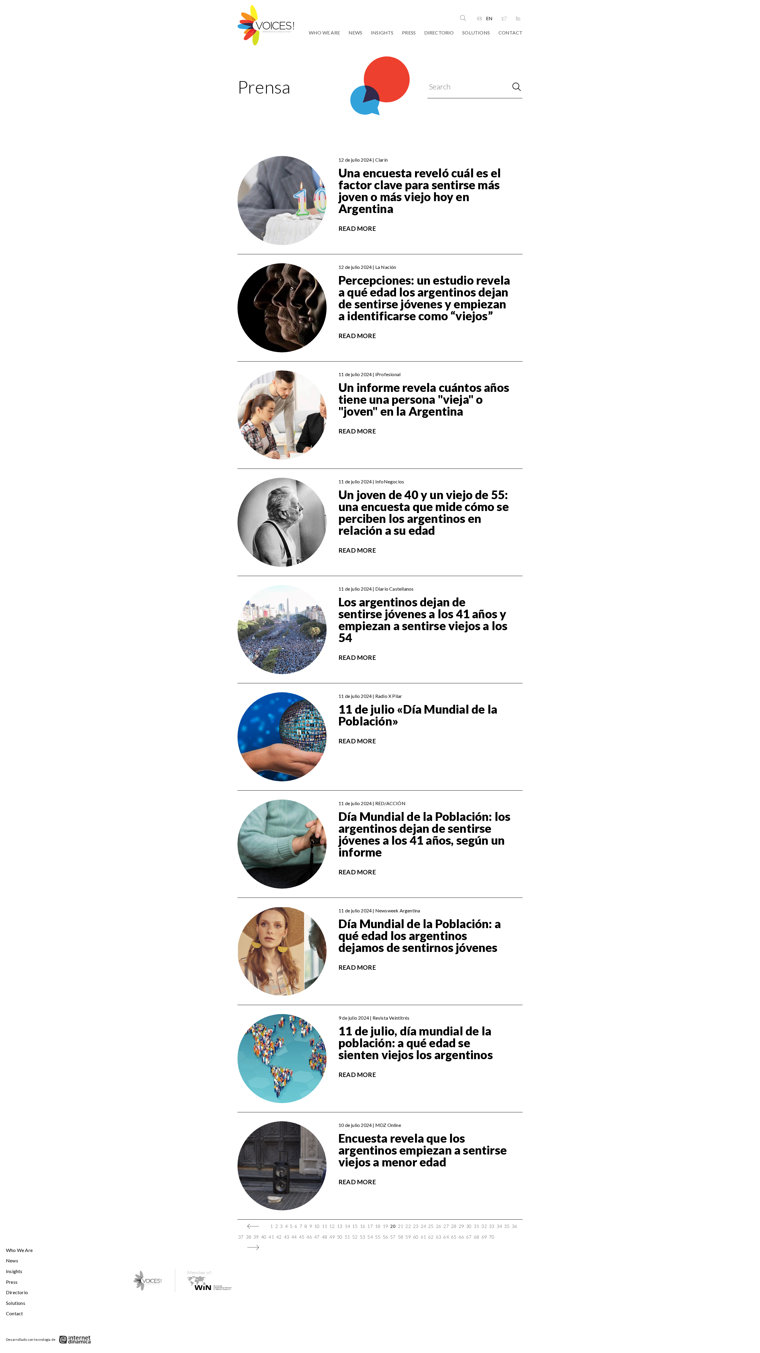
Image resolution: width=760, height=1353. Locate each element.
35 (506, 1226)
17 (370, 1226)
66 (461, 1237)
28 (453, 1226)
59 (408, 1237)
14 (347, 1226)
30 (468, 1226)
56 (385, 1237)
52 (354, 1237)
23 (415, 1226)
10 (316, 1226)
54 (370, 1237)
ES (479, 18)
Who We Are (324, 32)
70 (491, 1237)
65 (453, 1237)
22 (408, 1226)
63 (438, 1237)
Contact (510, 32)
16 (362, 1226)
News (355, 32)
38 (248, 1237)
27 (446, 1226)
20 (392, 1226)
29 (461, 1226)
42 (278, 1237)
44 (294, 1237)
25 (430, 1226)
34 (499, 1226)
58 (400, 1237)
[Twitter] (504, 18)
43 (286, 1237)
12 (332, 1226)
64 (446, 1237)
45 (301, 1237)
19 (385, 1226)
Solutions (476, 32)
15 (354, 1226)
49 (332, 1237)
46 (309, 1237)
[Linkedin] (518, 18)
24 (423, 1226)
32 (484, 1226)
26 (438, 1226)
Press (409, 32)
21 (400, 1226)
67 (468, 1237)
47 (316, 1237)
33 (491, 1226)
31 (476, 1226)
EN (489, 18)
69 (484, 1237)
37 (240, 1237)
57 (392, 1237)
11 (324, 1226)
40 (263, 1237)
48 (324, 1237)
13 (339, 1226)
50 (339, 1237)
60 (415, 1237)
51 (347, 1237)
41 (271, 1237)
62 (430, 1237)
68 (476, 1237)
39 (256, 1237)
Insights (382, 32)
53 (362, 1237)
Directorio (439, 32)
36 (514, 1226)
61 (423, 1237)
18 (377, 1226)
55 (377, 1237)
